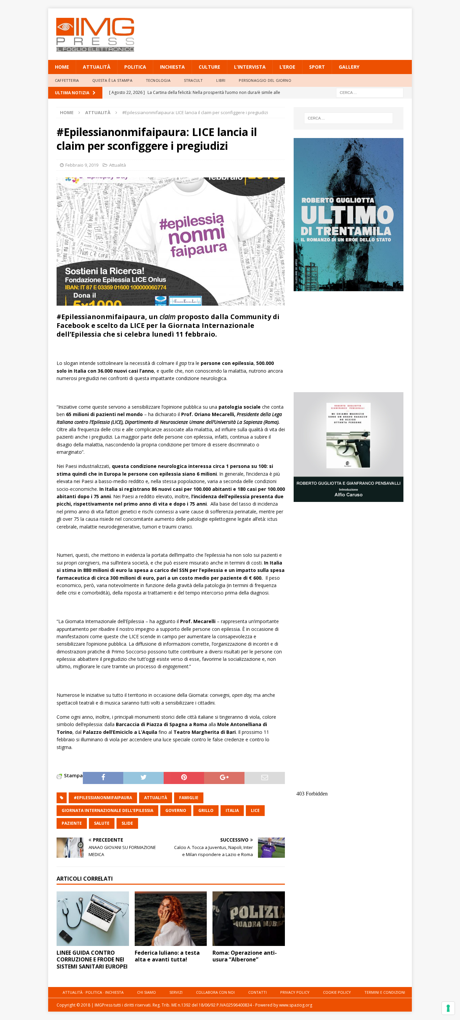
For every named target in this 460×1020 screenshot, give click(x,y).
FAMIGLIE (188, 798)
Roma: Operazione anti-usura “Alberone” (244, 956)
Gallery (349, 67)
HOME (62, 67)
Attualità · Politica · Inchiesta (93, 992)
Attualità (96, 67)
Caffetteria (67, 80)
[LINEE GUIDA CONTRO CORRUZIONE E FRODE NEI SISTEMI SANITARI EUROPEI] (93, 918)
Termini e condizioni (384, 992)
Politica (135, 67)
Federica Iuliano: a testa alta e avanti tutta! (167, 956)
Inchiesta (172, 67)
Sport (317, 67)
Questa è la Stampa (112, 80)
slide (127, 823)
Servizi (176, 992)
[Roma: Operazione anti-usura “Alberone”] (248, 918)
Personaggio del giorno (265, 80)
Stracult (193, 80)
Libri (220, 80)
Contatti (257, 992)
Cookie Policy (337, 992)
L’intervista (250, 67)
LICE (255, 810)
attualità (155, 798)
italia (232, 810)
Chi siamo (146, 992)
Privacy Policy (294, 992)
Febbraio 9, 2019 (81, 165)
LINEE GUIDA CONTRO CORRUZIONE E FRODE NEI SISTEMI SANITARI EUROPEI (92, 960)
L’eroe (287, 67)
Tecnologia (158, 80)
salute (101, 823)
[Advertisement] (295, 30)
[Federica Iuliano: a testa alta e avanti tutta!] (171, 918)
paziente (72, 823)
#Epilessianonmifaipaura (103, 798)
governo (175, 810)
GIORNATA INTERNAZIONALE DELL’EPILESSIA (107, 810)
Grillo (205, 810)
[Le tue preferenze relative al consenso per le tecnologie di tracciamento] (448, 1008)
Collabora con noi (215, 992)
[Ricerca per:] (369, 92)
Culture (209, 67)
